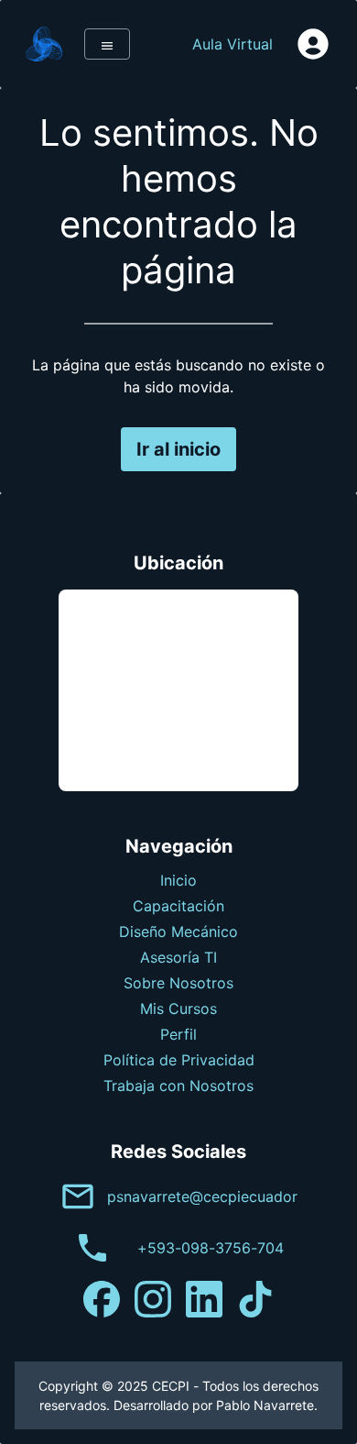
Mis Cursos (178, 1008)
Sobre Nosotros (178, 983)
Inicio (178, 880)
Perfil (178, 1034)
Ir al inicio (178, 449)
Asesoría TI (178, 957)
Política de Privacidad (178, 1060)
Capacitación (178, 906)
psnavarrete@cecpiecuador (202, 1196)
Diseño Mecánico (178, 931)
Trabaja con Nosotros (178, 1085)
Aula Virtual (232, 44)
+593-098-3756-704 (210, 1248)
